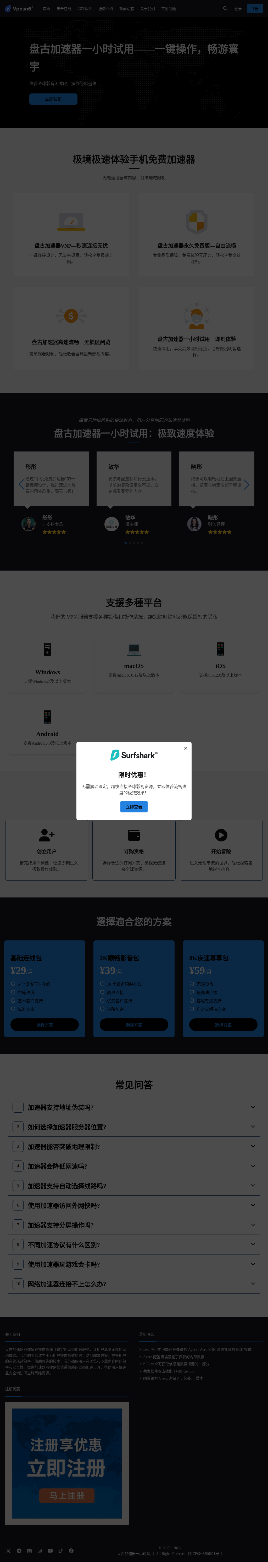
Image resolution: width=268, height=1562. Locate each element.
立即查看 (134, 807)
